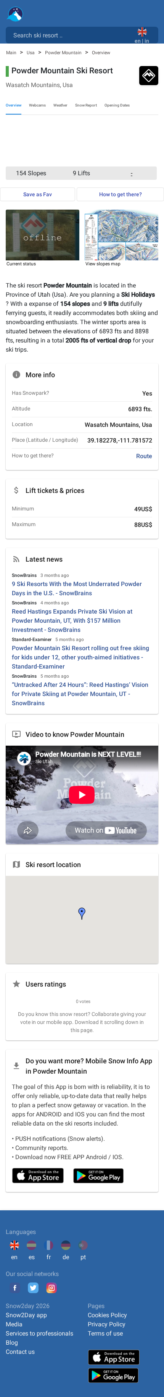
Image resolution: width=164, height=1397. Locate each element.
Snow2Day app (26, 1315)
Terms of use (105, 1333)
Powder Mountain (64, 52)
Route (144, 456)
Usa (31, 52)
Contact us (20, 1351)
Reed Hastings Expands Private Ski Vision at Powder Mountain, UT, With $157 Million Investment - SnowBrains (72, 620)
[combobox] (71, 35)
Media (14, 1324)
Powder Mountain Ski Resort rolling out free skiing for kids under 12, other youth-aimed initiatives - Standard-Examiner (80, 657)
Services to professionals (39, 1333)
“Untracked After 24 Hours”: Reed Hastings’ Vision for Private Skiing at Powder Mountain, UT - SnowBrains (80, 694)
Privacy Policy (106, 1324)
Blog (12, 1342)
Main (12, 52)
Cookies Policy (107, 1315)
